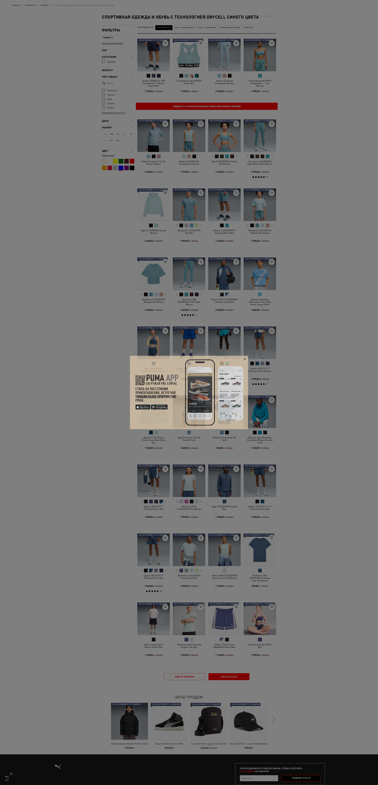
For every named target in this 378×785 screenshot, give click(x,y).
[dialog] (189, 392)
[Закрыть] (244, 359)
